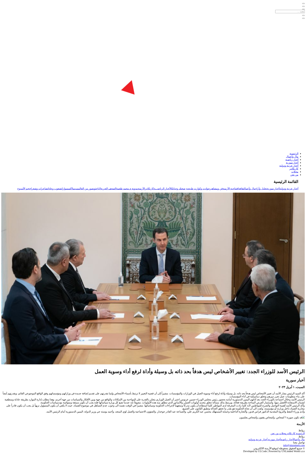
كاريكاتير (293, 168)
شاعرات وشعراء (38, 188)
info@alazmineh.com (294, 445)
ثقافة (241, 188)
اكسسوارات (66, 188)
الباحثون (97, 188)
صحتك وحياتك (179, 188)
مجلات (294, 171)
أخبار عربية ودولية (288, 165)
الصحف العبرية (108, 188)
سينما (75, 188)
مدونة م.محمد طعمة (127, 188)
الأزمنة (141, 188)
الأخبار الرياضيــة (163, 188)
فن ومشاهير (216, 188)
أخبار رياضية (291, 159)
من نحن (294, 174)
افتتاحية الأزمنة (231, 188)
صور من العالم (85, 188)
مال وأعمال (292, 156)
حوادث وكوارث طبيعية (198, 188)
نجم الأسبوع (23, 188)
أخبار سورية (292, 162)
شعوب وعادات (54, 188)
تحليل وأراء (261, 188)
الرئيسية (294, 153)
